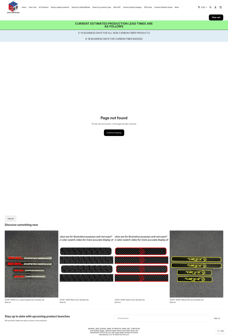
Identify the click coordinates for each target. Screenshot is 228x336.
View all (11, 219)
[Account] (215, 7)
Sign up (217, 318)
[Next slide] (54, 264)
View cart (216, 17)
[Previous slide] (8, 264)
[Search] (210, 7)
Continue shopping (114, 133)
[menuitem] (177, 7)
